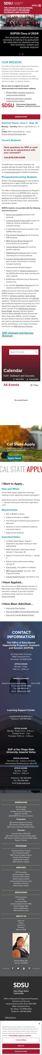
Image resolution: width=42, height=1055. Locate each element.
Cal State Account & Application (21, 811)
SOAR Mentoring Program (16, 253)
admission (6, 198)
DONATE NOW (21, 117)
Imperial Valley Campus (21, 886)
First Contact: (11, 567)
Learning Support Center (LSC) (18, 221)
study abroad (30, 296)
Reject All (21, 1046)
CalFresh (35, 298)
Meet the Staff (21, 930)
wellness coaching (17, 296)
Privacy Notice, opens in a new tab (20, 1035)
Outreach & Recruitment (21, 877)
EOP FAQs (21, 899)
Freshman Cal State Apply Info (22, 825)
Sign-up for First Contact (15, 608)
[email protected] (23, 783)
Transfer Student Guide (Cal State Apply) (22, 836)
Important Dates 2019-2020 (21, 834)
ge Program (20, 577)
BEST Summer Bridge (14, 571)
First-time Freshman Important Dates (22, 827)
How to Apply (21, 809)
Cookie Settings (21, 1040)
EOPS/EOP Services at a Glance (22, 816)
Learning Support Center (21, 874)
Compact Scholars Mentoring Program (21, 259)
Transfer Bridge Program (15, 247)
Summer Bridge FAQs (21, 906)
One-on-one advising (14, 215)
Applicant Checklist (21, 814)
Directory (21, 927)
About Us (21, 921)
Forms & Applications (21, 908)
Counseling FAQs (21, 902)
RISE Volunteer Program (23, 326)
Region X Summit (21, 840)
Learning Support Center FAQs (21, 904)
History (21, 923)
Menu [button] (33, 5)
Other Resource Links (21, 910)
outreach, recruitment (23, 196)
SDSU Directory (10, 1018)
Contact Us (21, 925)
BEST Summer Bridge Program (18, 241)
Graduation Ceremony (24, 285)
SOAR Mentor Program (21, 860)
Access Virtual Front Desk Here (14, 134)
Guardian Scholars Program (21, 851)
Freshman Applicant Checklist (22, 822)
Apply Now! (14, 458)
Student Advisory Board (21, 879)
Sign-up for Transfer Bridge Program (20, 615)
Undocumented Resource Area (21, 881)
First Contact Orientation (15, 235)
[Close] (39, 1023)
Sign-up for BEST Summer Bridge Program (22, 612)
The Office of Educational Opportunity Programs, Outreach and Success (18, 10)
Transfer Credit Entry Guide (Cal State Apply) (22, 838)
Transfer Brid (11, 577)
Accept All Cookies (21, 1051)
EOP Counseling (21, 872)
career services (15, 298)
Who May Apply (21, 807)
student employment (28, 271)
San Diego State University (16, 3)
